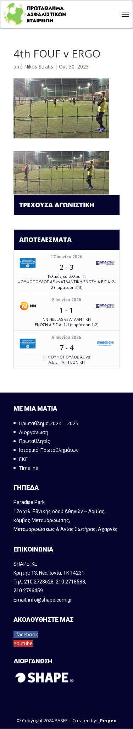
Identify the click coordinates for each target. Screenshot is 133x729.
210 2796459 (28, 590)
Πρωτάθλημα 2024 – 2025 (48, 423)
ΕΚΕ (23, 459)
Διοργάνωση (33, 432)
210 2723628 (39, 582)
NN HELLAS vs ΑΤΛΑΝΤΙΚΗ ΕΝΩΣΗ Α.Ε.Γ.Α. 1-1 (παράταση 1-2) (66, 322)
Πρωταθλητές (34, 441)
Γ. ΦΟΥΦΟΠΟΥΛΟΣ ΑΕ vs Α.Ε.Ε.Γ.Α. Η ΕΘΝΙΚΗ (66, 359)
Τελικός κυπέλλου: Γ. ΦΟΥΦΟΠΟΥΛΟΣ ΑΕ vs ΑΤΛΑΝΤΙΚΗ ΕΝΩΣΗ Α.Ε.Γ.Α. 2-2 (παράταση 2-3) (66, 282)
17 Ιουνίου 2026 (66, 256)
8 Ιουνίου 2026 (66, 299)
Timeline (28, 468)
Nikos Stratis (38, 66)
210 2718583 (70, 582)
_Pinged (107, 720)
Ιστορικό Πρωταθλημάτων (49, 449)
